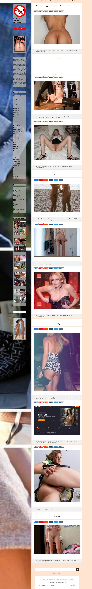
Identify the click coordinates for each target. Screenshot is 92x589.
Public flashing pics (17, 155)
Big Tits (59, 573)
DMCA (57, 582)
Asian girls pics (16, 97)
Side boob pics (16, 165)
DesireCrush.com (51, 0)
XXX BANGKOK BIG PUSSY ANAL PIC (16, 262)
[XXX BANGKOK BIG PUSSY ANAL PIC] (17, 258)
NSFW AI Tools (72, 0)
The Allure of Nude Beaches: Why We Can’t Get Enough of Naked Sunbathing (52, 218)
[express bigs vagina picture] (17, 224)
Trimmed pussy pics (17, 172)
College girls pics (16, 112)
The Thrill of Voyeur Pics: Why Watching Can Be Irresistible (48, 560)
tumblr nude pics (16, 210)
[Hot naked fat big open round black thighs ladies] (23, 258)
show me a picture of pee (18, 198)
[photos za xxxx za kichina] (17, 266)
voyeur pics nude (16, 187)
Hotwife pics (15, 127)
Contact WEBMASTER (51, 582)
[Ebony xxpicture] (17, 241)
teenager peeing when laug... (19, 207)
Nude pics (15, 142)
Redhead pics (16, 159)
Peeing (14, 200)
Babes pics (15, 101)
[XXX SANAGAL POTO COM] (23, 241)
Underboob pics (16, 174)
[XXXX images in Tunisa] (17, 232)
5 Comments (44, 51)
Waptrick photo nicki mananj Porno (23, 271)
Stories (14, 167)
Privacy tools (64, 582)
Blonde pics (15, 104)
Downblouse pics (16, 116)
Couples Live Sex (57, 74)
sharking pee (16, 204)
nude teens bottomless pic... (19, 209)
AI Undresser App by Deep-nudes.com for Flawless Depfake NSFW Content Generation (54, 441)
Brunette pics (16, 110)
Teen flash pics (16, 169)
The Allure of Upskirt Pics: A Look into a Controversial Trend (48, 508)
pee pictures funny (17, 195)
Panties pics (15, 144)
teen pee (15, 205)
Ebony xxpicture (17, 244)
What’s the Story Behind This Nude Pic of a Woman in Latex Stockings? (51, 116)
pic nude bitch (16, 191)
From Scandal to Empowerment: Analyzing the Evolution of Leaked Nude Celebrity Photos (55, 397)
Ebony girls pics (16, 118)
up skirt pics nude (17, 189)
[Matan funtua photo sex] (17, 283)
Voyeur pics (15, 178)
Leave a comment (56, 117)
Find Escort (15, 121)
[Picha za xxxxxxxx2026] (23, 249)
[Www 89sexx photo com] (17, 300)
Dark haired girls (16, 114)
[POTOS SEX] (23, 300)
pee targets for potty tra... (18, 199)
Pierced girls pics (16, 146)
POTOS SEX (23, 303)
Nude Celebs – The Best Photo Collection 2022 (45, 315)
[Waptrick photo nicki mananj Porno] (23, 266)
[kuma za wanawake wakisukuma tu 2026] (23, 224)
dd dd (38, 220)
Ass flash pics (16, 99)
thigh (59, 166)
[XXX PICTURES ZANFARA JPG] (17, 275)
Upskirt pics (15, 176)
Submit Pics (20, 28)
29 (61, 569)
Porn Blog (15, 150)
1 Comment (53, 398)
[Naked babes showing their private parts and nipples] (17, 249)
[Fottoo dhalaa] (23, 292)
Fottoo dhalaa (22, 295)
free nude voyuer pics (17, 212)
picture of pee (16, 201)
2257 (55, 582)
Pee (14, 208)
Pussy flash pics (16, 157)
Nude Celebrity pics (17, 140)
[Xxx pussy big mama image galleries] (23, 283)
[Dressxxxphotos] (23, 275)
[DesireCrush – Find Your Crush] (19, 44)
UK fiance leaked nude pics (41, 166)
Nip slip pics (15, 135)
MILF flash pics (16, 133)
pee (14, 194)
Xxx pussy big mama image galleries (22, 288)
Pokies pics (15, 148)
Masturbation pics (17, 129)
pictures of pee (16, 203)
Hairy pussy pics (16, 125)
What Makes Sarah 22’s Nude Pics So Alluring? (45, 50)
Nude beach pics (16, 138)
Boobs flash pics (16, 106)
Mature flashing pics (17, 131)
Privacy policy (60, 582)
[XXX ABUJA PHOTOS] (23, 232)
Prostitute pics (16, 152)
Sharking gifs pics (16, 161)
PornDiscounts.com (59, 0)
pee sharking (16, 196)
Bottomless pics (16, 108)
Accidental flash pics (17, 95)
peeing (14, 192)
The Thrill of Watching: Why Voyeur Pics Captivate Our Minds (48, 262)
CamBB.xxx (66, 0)
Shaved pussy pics (17, 163)
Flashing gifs (15, 123)
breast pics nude (16, 190)
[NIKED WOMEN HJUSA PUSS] (17, 292)
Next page (77, 569)
